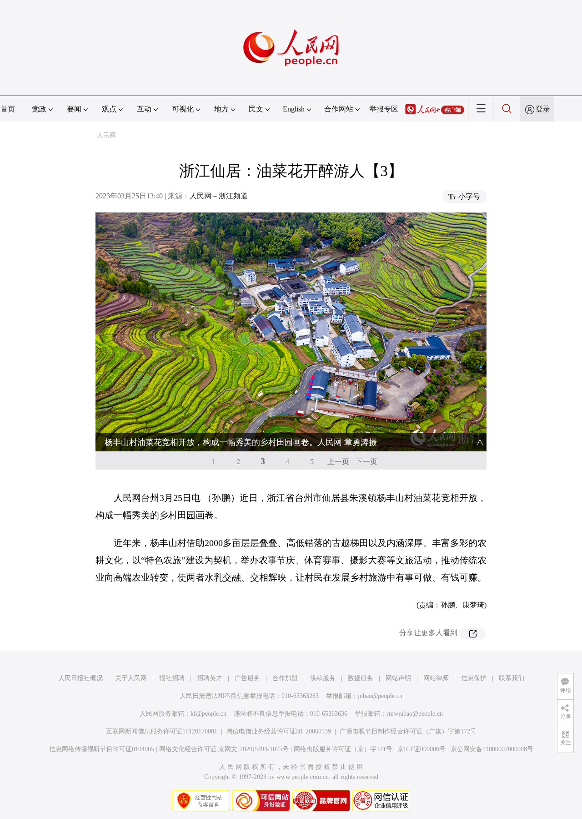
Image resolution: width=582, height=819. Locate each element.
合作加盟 (285, 678)
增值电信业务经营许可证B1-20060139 (278, 731)
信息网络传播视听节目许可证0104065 (101, 749)
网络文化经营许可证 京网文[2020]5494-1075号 (224, 749)
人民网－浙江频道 (219, 196)
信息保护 (474, 678)
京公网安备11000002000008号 (492, 749)
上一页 (338, 461)
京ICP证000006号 (421, 749)
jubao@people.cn (380, 696)
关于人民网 (131, 678)
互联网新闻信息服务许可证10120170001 (161, 731)
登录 (543, 109)
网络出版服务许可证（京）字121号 (343, 749)
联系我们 (511, 678)
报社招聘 (172, 678)
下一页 (366, 461)
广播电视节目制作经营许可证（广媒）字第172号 (408, 731)
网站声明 (398, 678)
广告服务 (247, 678)
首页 (7, 109)
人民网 (106, 135)
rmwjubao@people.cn (414, 713)
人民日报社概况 (80, 678)
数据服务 (360, 678)
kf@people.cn (208, 713)
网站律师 (436, 678)
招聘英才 (209, 678)
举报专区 (383, 109)
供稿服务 (323, 678)
